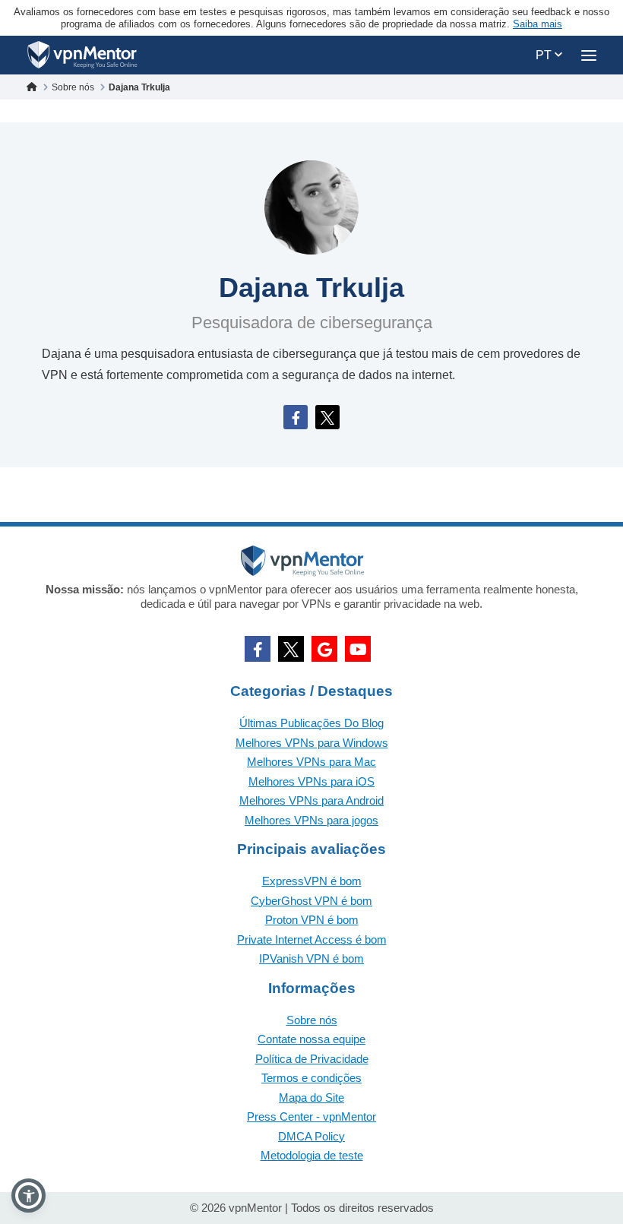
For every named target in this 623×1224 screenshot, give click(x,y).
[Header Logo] (82, 55)
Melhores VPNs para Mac (311, 761)
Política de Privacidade (311, 1058)
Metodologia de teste (312, 1155)
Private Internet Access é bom (312, 939)
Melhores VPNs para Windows (312, 742)
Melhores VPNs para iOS (311, 781)
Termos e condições (311, 1077)
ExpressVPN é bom (312, 881)
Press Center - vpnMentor (311, 1116)
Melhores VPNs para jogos (311, 820)
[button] (28, 1195)
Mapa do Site (311, 1097)
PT (545, 55)
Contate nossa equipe (311, 1039)
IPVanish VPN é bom (311, 958)
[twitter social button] (291, 649)
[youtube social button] (358, 649)
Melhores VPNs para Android (311, 800)
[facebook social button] (257, 649)
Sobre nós (311, 1020)
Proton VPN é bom (312, 919)
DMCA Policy (311, 1136)
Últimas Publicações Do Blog (311, 722)
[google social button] (324, 649)
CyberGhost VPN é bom (311, 900)
